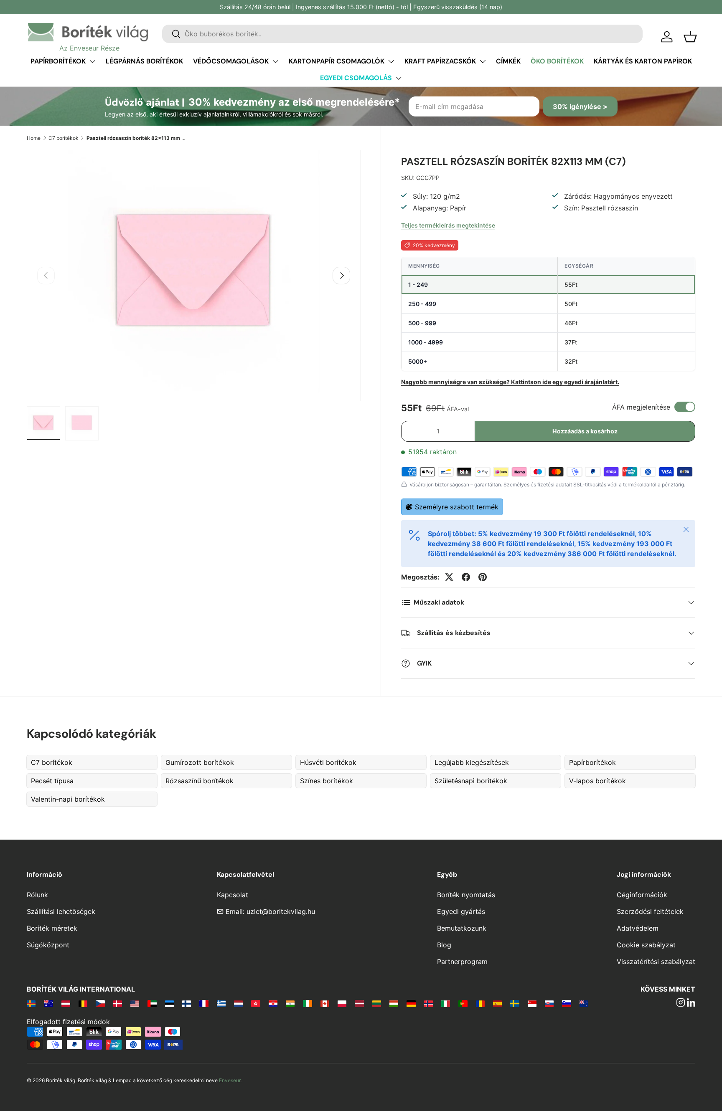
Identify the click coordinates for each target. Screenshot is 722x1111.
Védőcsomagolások (231, 61)
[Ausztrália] (48, 1003)
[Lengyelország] (342, 1003)
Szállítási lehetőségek (61, 911)
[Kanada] (324, 1003)
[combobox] (402, 34)
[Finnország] (186, 1003)
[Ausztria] (65, 1003)
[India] (290, 1003)
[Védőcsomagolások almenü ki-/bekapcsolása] (275, 61)
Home (34, 138)
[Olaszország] (445, 1003)
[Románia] (480, 1003)
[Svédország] (514, 1003)
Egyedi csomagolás (356, 77)
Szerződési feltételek (650, 911)
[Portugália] (462, 1003)
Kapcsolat (232, 895)
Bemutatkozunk (461, 928)
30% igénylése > (580, 106)
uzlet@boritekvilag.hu (281, 911)
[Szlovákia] (549, 1003)
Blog (444, 945)
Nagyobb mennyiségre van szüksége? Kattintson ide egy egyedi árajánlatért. (510, 381)
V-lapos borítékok (597, 781)
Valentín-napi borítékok (68, 799)
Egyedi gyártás (461, 911)
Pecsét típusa (52, 781)
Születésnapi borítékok (471, 781)
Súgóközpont (48, 945)
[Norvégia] (428, 1003)
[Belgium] (83, 1003)
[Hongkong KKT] (255, 1003)
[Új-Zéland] (584, 1003)
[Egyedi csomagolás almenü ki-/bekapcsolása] (399, 78)
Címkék (508, 61)
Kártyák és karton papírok (643, 61)
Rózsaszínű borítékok (199, 781)
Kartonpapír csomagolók (336, 61)
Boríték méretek (52, 928)
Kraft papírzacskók (440, 61)
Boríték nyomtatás (466, 895)
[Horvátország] (273, 1003)
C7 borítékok (63, 138)
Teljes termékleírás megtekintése (448, 225)
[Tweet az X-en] (449, 577)
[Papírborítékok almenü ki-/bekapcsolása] (92, 61)
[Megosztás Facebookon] (466, 577)
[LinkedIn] (691, 1003)
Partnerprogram (462, 961)
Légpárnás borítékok (144, 61)
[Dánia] (117, 1003)
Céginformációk (642, 895)
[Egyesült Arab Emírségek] (151, 1003)
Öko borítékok (557, 61)
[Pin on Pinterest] (482, 577)
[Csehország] (100, 1003)
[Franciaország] (203, 1003)
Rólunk (37, 895)
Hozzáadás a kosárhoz (585, 431)
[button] (690, 37)
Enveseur (229, 1080)
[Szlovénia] (566, 1003)
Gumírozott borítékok (199, 762)
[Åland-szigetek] (31, 1003)
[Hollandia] (238, 1003)
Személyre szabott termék (456, 507)
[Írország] (307, 1003)
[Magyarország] (393, 1003)
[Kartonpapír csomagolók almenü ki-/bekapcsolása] (391, 61)
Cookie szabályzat (646, 945)
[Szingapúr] (532, 1003)
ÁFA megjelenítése (641, 407)
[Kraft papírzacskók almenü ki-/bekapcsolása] (483, 61)
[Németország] (411, 1003)
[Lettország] (359, 1003)
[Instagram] (680, 1003)
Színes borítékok (326, 781)
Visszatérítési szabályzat (656, 961)
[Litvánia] (376, 1003)
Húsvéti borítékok (328, 762)
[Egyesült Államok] (134, 1003)
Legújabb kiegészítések (472, 762)
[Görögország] (221, 1003)
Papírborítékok (58, 61)
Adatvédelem (637, 928)
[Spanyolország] (497, 1003)
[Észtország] (169, 1003)
